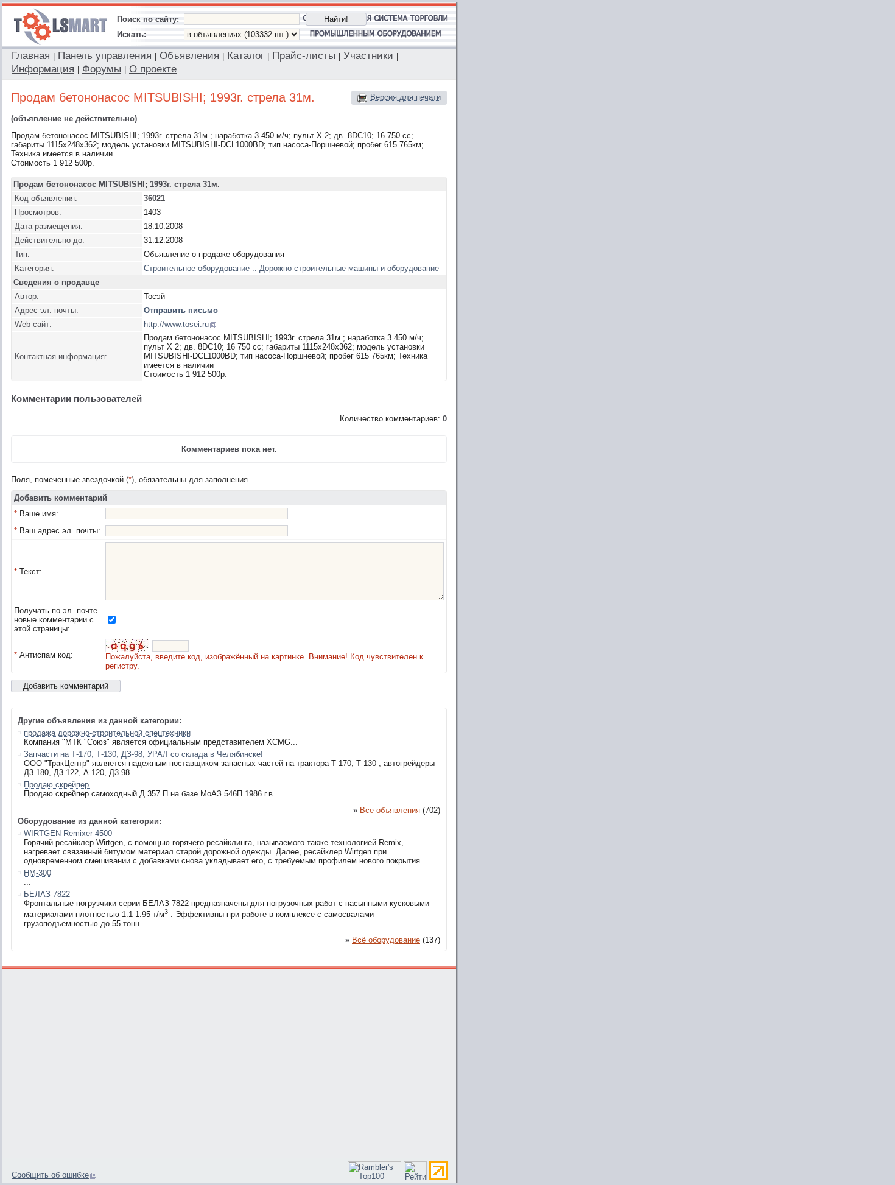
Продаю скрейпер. (57, 784)
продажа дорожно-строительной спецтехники (107, 732)
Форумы (101, 69)
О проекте (153, 69)
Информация (43, 69)
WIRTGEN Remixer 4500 (68, 833)
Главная (31, 56)
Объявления (189, 56)
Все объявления (390, 810)
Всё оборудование (386, 939)
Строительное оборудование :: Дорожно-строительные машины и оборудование (291, 268)
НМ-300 (37, 872)
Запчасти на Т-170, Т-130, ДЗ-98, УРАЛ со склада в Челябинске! (143, 754)
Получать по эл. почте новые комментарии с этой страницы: (55, 619)
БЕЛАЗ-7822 (47, 894)
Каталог (245, 56)
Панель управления (105, 56)
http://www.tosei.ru (176, 324)
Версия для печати (405, 97)
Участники (368, 56)
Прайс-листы (303, 56)
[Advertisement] (229, 1062)
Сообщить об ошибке (50, 1175)
